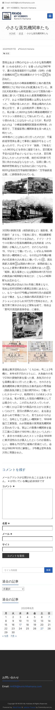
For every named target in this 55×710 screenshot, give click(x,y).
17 (20, 624)
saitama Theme (29, 707)
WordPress (17, 707)
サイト (6, 544)
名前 (6, 523)
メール (7, 533)
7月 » (14, 635)
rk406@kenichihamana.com (23, 3)
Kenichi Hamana (27, 49)
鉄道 (21, 33)
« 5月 (5, 635)
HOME (12, 33)
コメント (8, 486)
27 (41, 628)
